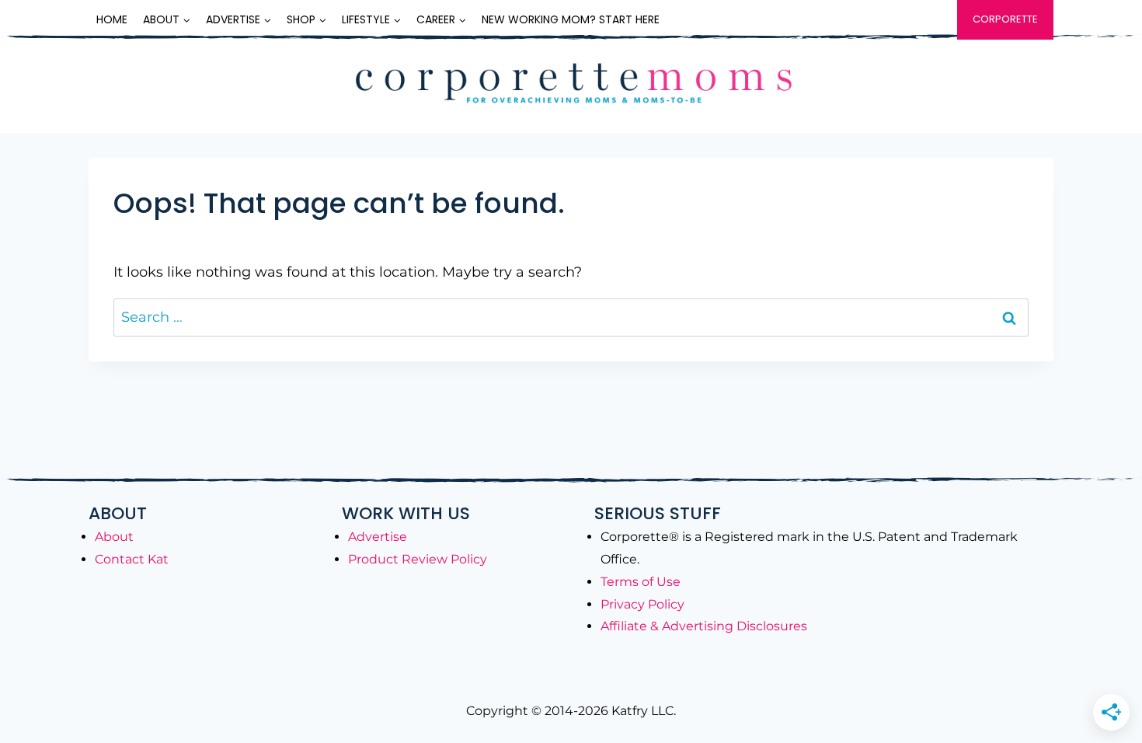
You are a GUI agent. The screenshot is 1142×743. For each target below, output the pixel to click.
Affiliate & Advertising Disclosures (704, 626)
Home (111, 19)
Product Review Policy (417, 559)
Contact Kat (132, 559)
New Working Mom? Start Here (571, 19)
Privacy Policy (642, 604)
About (114, 536)
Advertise (377, 536)
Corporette (1005, 19)
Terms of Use (641, 581)
